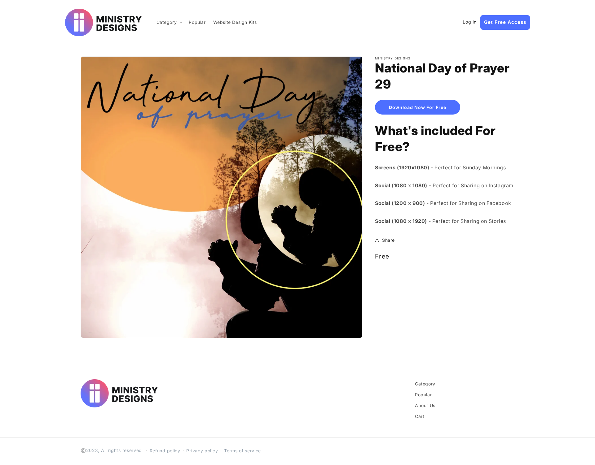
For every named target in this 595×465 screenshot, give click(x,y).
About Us (425, 405)
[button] (169, 22)
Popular (423, 394)
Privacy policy (202, 450)
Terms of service (242, 450)
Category (425, 383)
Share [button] (388, 240)
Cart (419, 416)
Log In (470, 21)
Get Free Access (505, 22)
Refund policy (165, 450)
